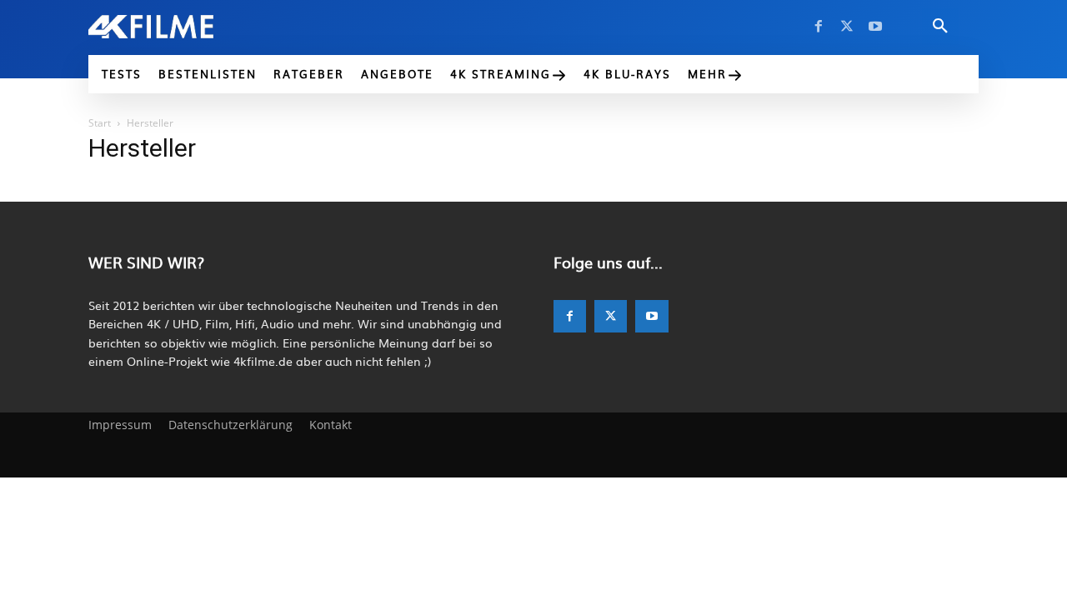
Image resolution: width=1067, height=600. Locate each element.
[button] (940, 26)
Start (99, 123)
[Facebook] (819, 27)
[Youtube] (875, 27)
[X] (847, 27)
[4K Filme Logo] (176, 26)
